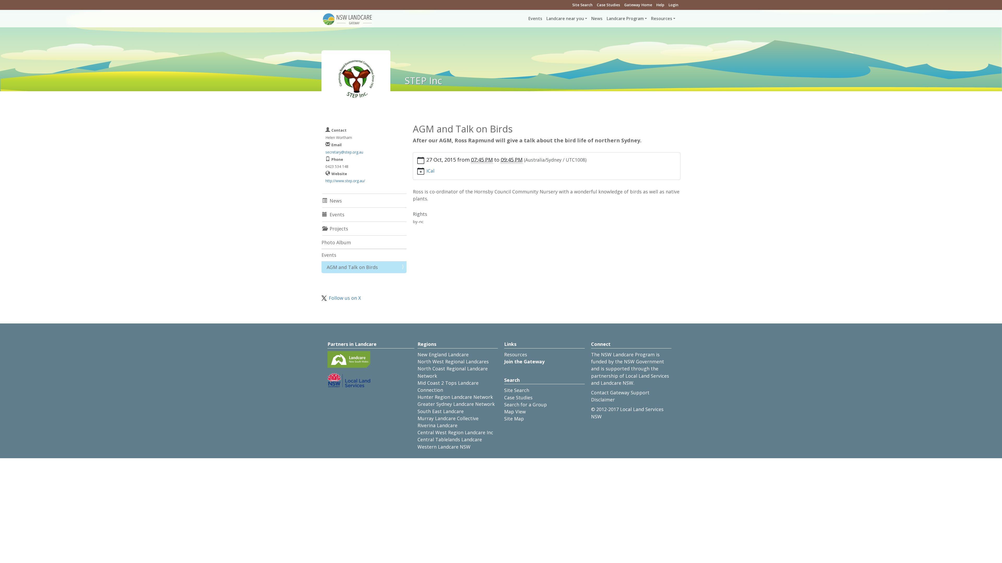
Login (673, 4)
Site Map (514, 418)
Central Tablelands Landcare (450, 439)
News (597, 18)
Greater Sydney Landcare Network (456, 404)
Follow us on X (345, 298)
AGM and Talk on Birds (352, 267)
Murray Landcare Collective (448, 418)
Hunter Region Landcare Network (455, 397)
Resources (515, 354)
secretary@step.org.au (344, 152)
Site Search (582, 4)
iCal (430, 171)
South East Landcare (441, 411)
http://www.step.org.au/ (345, 180)
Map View (515, 411)
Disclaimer (603, 399)
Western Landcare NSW (444, 447)
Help (660, 4)
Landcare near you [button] (565, 18)
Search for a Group (525, 404)
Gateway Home (638, 4)
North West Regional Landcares (453, 361)
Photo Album (336, 242)
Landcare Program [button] (625, 18)
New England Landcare (443, 354)
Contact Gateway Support (620, 392)
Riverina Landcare (437, 425)
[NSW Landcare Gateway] (347, 19)
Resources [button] (661, 18)
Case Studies (608, 4)
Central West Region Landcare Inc (455, 432)
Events (535, 18)
